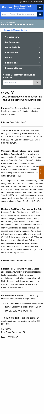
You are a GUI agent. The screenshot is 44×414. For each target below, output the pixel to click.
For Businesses (12, 42)
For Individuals (12, 47)
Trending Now (12, 37)
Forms (8, 57)
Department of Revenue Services (15, 30)
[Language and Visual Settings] (40, 7)
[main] (22, 216)
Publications (11, 62)
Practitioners (11, 52)
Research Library (13, 68)
